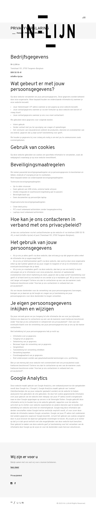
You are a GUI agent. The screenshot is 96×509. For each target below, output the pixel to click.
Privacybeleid (16, 476)
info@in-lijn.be (16, 76)
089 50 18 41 (16, 72)
